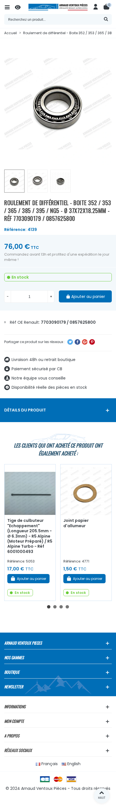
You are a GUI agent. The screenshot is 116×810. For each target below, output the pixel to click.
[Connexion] (95, 7)
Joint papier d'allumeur (76, 523)
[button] (48, 606)
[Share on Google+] (85, 342)
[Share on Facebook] (77, 342)
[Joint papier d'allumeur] (86, 489)
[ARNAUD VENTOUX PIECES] (58, 7)
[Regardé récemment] (20, 7)
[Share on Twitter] (70, 342)
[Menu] (9, 7)
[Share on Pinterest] (92, 342)
